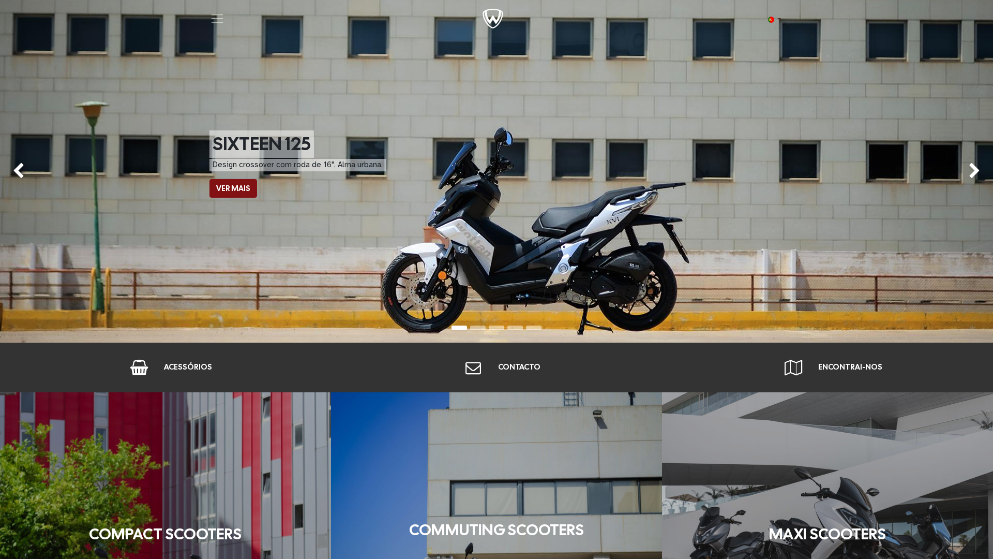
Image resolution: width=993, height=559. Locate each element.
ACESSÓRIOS (188, 367)
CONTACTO (519, 367)
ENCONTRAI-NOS (850, 367)
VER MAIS (233, 188)
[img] (40, 171)
